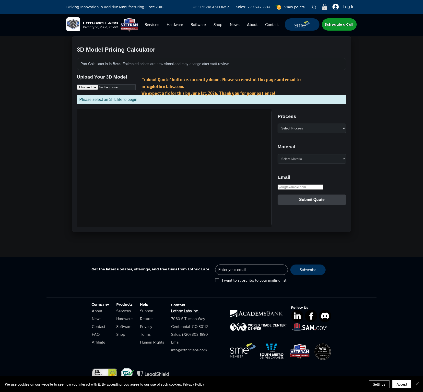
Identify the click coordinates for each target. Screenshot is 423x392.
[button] (324, 7)
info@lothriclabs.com (162, 86)
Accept (402, 384)
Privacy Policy (193, 384)
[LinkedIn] (297, 316)
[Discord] (325, 316)
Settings (379, 384)
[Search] (314, 7)
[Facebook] (311, 316)
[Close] (417, 384)
